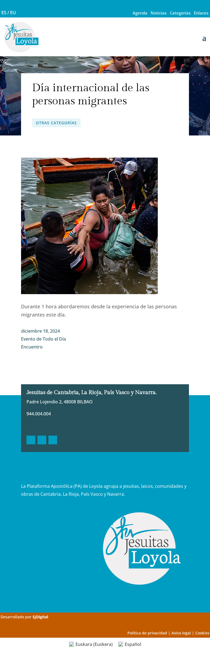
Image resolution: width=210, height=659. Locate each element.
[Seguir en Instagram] (52, 440)
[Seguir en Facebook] (31, 440)
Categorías (180, 13)
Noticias (159, 13)
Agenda (140, 13)
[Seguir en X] (41, 440)
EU (13, 12)
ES (3, 12)
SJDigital (40, 616)
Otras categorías (56, 122)
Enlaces (201, 13)
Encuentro (32, 347)
